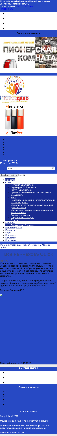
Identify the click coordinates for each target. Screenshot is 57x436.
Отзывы (9, 28)
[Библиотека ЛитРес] (14, 135)
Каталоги (10, 222)
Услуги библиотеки (21, 190)
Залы (13, 197)
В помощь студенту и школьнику (23, 16)
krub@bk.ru (6, 9)
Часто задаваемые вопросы (20, 23)
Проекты (10, 230)
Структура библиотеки (23, 187)
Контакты (10, 240)
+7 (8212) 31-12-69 (24, 6)
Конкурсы (10, 235)
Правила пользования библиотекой (31, 192)
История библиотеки (22, 185)
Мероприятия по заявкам (19, 21)
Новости (10, 180)
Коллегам (10, 237)
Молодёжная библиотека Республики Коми (25, 1)
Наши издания (13, 227)
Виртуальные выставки (18, 18)
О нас (8, 182)
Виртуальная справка (17, 13)
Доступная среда (20, 215)
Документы (17, 195)
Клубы (8, 232)
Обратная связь (14, 26)
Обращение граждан (22, 217)
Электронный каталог (23, 225)
